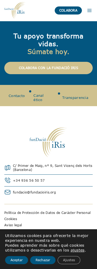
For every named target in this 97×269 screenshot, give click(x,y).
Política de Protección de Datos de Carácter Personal (47, 213)
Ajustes (69, 260)
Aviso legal (13, 225)
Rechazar (43, 260)
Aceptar (17, 260)
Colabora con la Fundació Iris (48, 68)
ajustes (78, 250)
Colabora (68, 10)
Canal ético (38, 97)
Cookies (10, 219)
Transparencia (75, 97)
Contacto (17, 96)
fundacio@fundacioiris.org (34, 192)
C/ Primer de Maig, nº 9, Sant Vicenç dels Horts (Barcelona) (52, 168)
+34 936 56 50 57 (29, 180)
